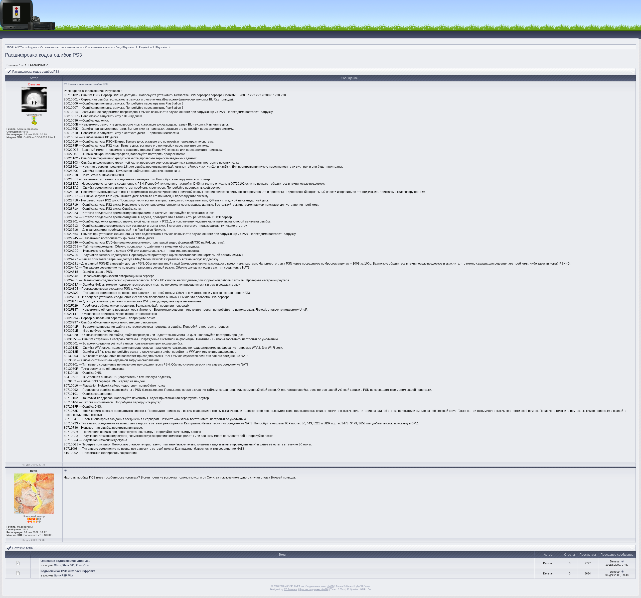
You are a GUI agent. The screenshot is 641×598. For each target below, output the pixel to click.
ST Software (290, 589)
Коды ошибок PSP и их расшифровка (68, 571)
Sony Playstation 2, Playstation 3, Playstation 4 (143, 47)
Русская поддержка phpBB (313, 589)
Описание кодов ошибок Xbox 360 (65, 561)
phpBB (330, 586)
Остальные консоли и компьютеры (61, 47)
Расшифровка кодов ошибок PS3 (43, 55)
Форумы (32, 47)
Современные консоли (99, 47)
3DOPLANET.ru (16, 47)
